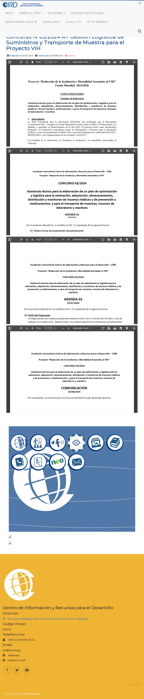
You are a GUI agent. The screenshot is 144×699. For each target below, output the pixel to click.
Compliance (51, 22)
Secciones (56, 13)
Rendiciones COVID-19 (21, 22)
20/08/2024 (57, 55)
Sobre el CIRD (30, 13)
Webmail (13, 655)
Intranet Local (16, 660)
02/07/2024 (27, 55)
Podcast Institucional (87, 13)
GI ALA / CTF (73, 22)
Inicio (9, 13)
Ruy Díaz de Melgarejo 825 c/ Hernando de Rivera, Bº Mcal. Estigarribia (48, 618)
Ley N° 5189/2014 (98, 22)
